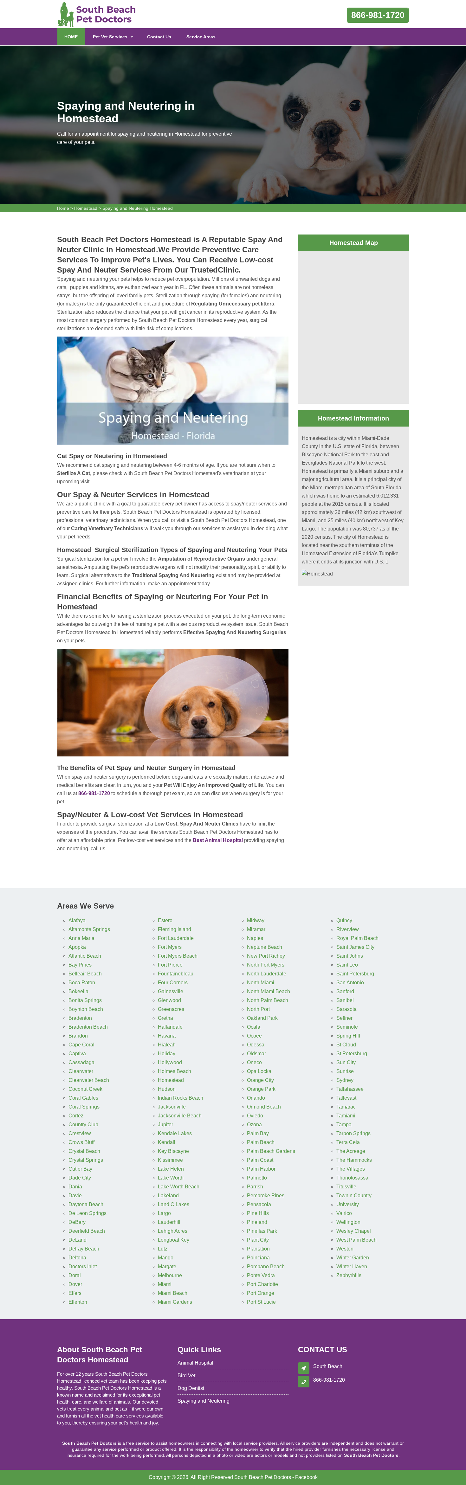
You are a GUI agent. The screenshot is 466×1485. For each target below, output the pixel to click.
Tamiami (345, 1115)
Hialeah (167, 1044)
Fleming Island (174, 929)
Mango (165, 1257)
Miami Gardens (175, 1302)
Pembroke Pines (265, 1195)
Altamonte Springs (89, 929)
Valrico (344, 1213)
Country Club (83, 1124)
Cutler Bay (80, 1169)
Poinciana (258, 1257)
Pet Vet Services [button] (110, 36)
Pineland (257, 1222)
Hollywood (170, 1062)
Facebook (306, 1477)
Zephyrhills (348, 1275)
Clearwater (80, 1071)
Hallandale (170, 1027)
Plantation (258, 1248)
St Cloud (346, 1044)
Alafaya (77, 920)
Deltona (77, 1257)
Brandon (78, 1035)
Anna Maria (81, 938)
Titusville (346, 1186)
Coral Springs (84, 1106)
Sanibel (345, 1000)
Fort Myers (170, 947)
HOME (74, 36)
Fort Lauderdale (176, 938)
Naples (255, 938)
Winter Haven (351, 1266)
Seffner (344, 1018)
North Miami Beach (268, 991)
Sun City (346, 1062)
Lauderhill (169, 1222)
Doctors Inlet (82, 1266)
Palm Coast (260, 1160)
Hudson (167, 1089)
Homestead (85, 208)
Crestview (79, 1133)
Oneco (254, 1062)
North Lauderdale (266, 973)
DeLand (77, 1240)
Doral (74, 1275)
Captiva (77, 1053)
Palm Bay (258, 1133)
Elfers (74, 1293)
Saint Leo (347, 965)
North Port (258, 1009)
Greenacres (171, 1009)
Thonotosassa (352, 1177)
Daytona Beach (85, 1204)
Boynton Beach (85, 1009)
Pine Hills (258, 1213)
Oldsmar (256, 1053)
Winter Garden (352, 1257)
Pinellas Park (262, 1231)
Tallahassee (350, 1089)
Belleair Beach (85, 973)
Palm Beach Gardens (271, 1151)
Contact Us (159, 36)
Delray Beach (83, 1248)
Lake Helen (171, 1169)
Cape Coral (81, 1044)
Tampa (344, 1124)
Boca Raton (81, 982)
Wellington (348, 1222)
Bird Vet (186, 1375)
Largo (164, 1213)
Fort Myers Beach (177, 956)
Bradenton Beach (88, 1027)
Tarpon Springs (353, 1133)
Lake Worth (171, 1177)
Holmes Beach (174, 1071)
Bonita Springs (85, 1000)
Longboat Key (173, 1240)
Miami (165, 1284)
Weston (344, 1248)
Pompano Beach (266, 1266)
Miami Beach (172, 1293)
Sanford (345, 991)
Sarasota (346, 1009)
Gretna (165, 1018)
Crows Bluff (81, 1142)
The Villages (350, 1169)
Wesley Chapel (353, 1231)
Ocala (253, 1027)
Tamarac (346, 1106)
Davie (75, 1195)
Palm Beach (261, 1142)
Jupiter (165, 1124)
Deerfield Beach (86, 1231)
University (347, 1204)
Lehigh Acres (172, 1231)
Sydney (344, 1080)
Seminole (347, 1027)
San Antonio (350, 982)
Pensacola (259, 1204)
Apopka (77, 947)
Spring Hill (348, 1035)
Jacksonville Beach (180, 1115)
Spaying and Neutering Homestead (137, 208)
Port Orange (260, 1293)
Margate (167, 1266)
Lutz (162, 1248)
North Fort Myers (265, 965)
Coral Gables (83, 1098)
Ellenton (77, 1302)
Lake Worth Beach (178, 1186)
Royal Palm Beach (357, 938)
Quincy (344, 920)
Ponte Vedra (261, 1275)
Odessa (255, 1044)
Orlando (256, 1098)
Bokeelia (78, 991)
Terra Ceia (348, 1142)
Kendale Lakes (175, 1133)
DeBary (77, 1222)
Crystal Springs (85, 1160)
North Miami (260, 982)
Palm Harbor (261, 1169)
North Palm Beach (267, 1000)
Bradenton (80, 1018)
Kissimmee (170, 1160)
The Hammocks (354, 1160)
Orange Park (261, 1089)
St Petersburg (351, 1053)
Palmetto (257, 1177)
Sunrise (345, 1071)
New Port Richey (266, 956)
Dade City (79, 1177)
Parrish (255, 1186)
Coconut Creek (85, 1089)
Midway (255, 920)
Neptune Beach (264, 947)
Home (63, 208)
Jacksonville (172, 1106)
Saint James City (355, 947)
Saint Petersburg (355, 973)
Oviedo (255, 1115)
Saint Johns (349, 956)
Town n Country (354, 1195)
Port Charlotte (262, 1284)
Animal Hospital (195, 1363)
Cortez (75, 1115)
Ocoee (254, 1035)
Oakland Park (262, 1018)
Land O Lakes (173, 1204)
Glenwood (169, 1000)
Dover (75, 1284)
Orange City (260, 1080)
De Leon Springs (87, 1213)
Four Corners (173, 982)
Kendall (166, 1142)
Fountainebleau (175, 973)
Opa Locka (259, 1071)
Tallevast (346, 1098)
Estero (165, 920)
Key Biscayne (173, 1151)
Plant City (258, 1240)
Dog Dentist (191, 1388)
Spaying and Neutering (204, 1401)
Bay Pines (80, 965)
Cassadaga (81, 1062)
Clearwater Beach (88, 1080)
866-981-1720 (378, 15)
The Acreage (350, 1151)
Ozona (254, 1124)
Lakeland (168, 1195)
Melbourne (170, 1275)
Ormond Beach (264, 1106)
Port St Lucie (261, 1302)
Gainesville (170, 991)
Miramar (256, 929)
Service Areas (201, 36)
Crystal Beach (84, 1151)
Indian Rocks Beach (180, 1098)
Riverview (347, 929)
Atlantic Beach (84, 956)
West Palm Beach (356, 1240)
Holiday (166, 1053)
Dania (75, 1186)
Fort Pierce (170, 965)
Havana (167, 1035)
